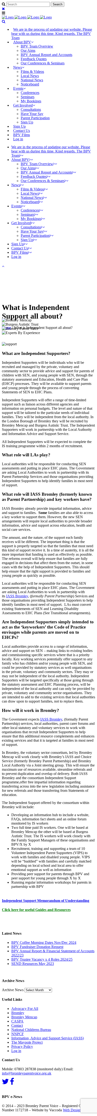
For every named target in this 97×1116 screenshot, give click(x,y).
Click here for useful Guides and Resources (36, 910)
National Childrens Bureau (31, 1030)
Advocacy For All (24, 1009)
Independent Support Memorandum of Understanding (45, 901)
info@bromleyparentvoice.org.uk (26, 1073)
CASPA (17, 1021)
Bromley (17, 1013)
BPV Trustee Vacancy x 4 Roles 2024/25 (42, 959)
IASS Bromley (17, 596)
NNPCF (17, 1034)
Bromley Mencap (24, 1017)
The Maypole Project (27, 1042)
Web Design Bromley (79, 1110)
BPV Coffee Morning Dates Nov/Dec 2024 (43, 943)
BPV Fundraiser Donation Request (37, 947)
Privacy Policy (22, 1047)
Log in (18, 139)
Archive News (13, 990)
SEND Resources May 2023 (32, 964)
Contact (17, 1025)
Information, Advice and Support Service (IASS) (47, 1038)
